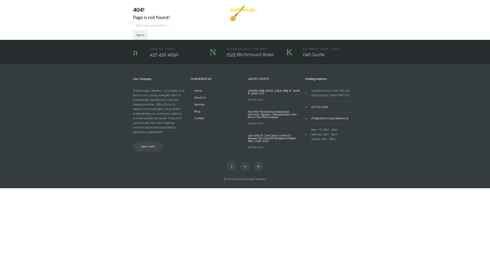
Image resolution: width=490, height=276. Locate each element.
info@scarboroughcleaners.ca (329, 118)
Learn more (147, 146)
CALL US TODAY (163, 49)
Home (137, 13)
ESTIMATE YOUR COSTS (321, 49)
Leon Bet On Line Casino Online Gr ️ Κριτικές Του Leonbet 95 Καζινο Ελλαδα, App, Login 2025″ (272, 138)
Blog (338, 13)
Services (169, 13)
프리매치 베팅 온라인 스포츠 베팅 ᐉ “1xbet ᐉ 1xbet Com (274, 92)
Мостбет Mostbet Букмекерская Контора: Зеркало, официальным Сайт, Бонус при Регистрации (272, 114)
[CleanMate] (245, 13)
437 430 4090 (164, 54)
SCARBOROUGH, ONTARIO (247, 49)
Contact (352, 13)
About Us (152, 13)
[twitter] (231, 166)
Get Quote (314, 54)
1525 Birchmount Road (250, 54)
